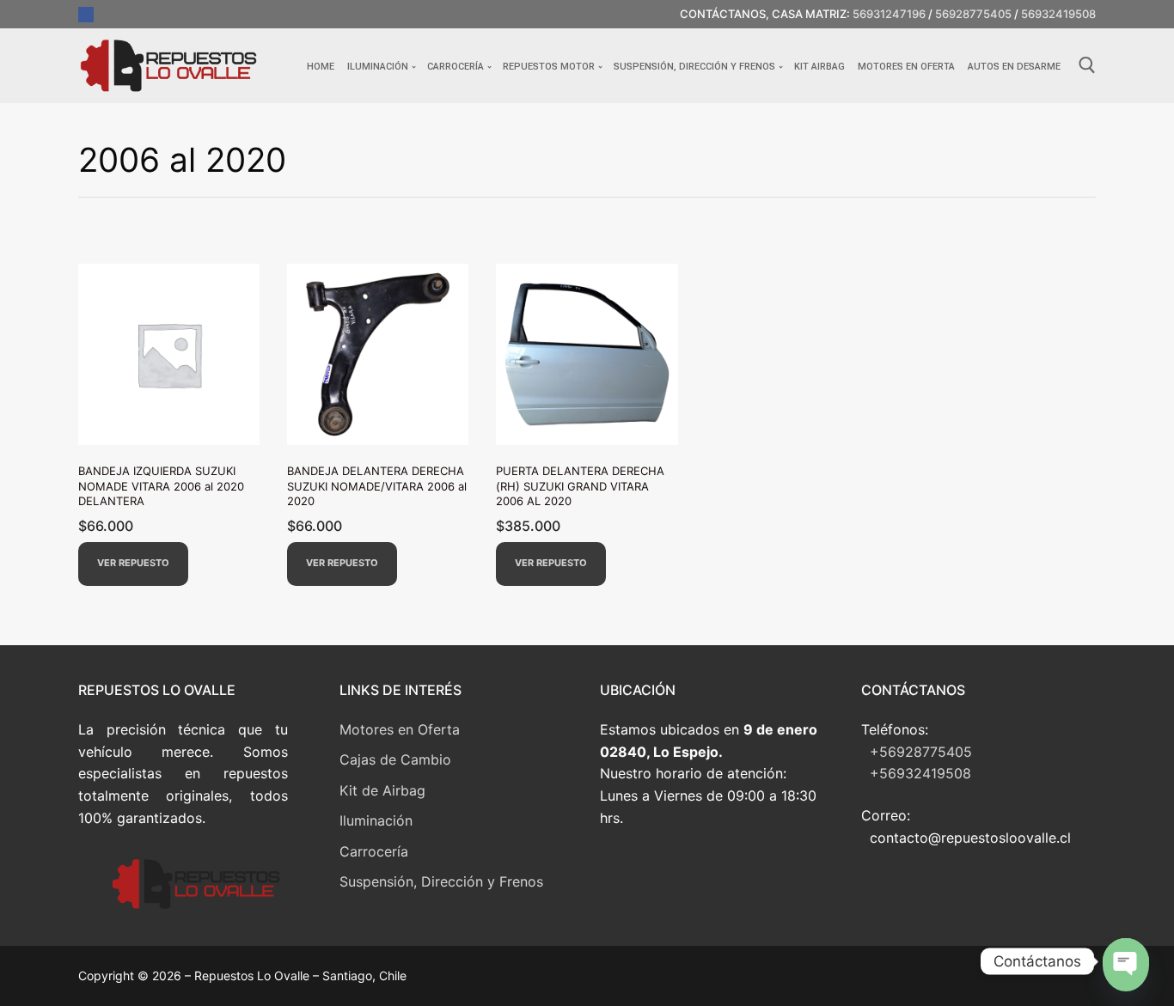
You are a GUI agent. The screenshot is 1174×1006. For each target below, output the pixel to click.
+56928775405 (921, 751)
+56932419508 (920, 773)
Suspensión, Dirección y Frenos (441, 881)
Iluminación (376, 820)
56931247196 (889, 14)
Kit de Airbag (382, 790)
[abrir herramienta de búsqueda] (1087, 65)
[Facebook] (86, 14)
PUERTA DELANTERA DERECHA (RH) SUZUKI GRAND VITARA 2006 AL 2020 (580, 486)
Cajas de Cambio (395, 759)
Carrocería (373, 851)
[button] (133, 564)
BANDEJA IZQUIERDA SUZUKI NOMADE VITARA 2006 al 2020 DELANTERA (161, 486)
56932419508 (1058, 14)
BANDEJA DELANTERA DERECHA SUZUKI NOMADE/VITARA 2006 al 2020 (377, 486)
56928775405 (973, 14)
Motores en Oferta (399, 729)
